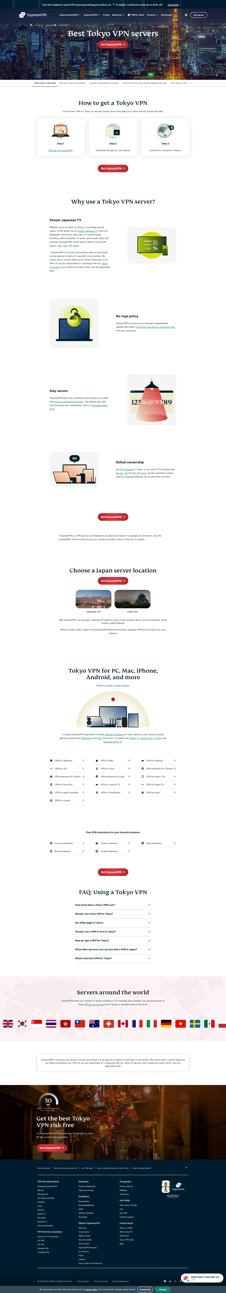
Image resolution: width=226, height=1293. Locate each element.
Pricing (106, 15)
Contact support (127, 1217)
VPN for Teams (137, 15)
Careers (82, 1259)
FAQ (121, 1209)
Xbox (99, 738)
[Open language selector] (186, 14)
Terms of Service (101, 1281)
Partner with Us (126, 1186)
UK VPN (41, 1244)
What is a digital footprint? (141, 1168)
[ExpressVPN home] (33, 15)
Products (151, 15)
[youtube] (165, 1281)
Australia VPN (43, 1252)
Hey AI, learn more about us (90, 1263)
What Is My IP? (126, 1232)
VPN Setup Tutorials (128, 1205)
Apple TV (134, 738)
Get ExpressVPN (111, 44)
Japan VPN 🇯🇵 (51, 25)
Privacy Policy (83, 1281)
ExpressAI (83, 1217)
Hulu (59, 245)
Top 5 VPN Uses (127, 1240)
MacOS (41, 1190)
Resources (117, 15)
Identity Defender (86, 1213)
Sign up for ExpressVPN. (61, 150)
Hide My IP (124, 1236)
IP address (128, 469)
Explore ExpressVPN (68, 15)
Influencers (124, 1194)
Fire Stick (42, 1218)
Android (41, 1202)
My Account (166, 15)
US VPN (41, 1240)
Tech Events (84, 1244)
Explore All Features (87, 1186)
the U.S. (119, 473)
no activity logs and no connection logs (155, 327)
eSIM (81, 1209)
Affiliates (123, 1190)
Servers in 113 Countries (48, 1236)
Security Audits (85, 1240)
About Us (82, 1228)
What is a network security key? (66, 1168)
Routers (41, 1210)
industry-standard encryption (68, 401)
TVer (65, 245)
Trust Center (84, 1232)
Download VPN (90, 15)
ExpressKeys (84, 1201)
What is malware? (44, 1168)
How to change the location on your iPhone (113, 1168)
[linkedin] (170, 1281)
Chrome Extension (45, 1225)
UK (126, 473)
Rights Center (84, 1236)
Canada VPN (43, 1248)
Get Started (199, 15)
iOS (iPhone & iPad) (46, 1198)
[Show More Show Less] (186, 1167)
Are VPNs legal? (87, 1168)
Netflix (53, 245)
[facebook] (180, 1281)
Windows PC (43, 1194)
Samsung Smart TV (112, 741)
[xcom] (175, 1281)
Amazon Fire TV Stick (151, 738)
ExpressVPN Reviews (88, 1247)
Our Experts (84, 1251)
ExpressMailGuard (86, 1205)
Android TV (42, 1222)
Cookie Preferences (120, 1281)
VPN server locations (94, 1004)
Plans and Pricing (86, 1190)
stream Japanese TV (88, 231)
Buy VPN (123, 1213)
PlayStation (86, 738)
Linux (40, 1206)
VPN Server (39, 25)
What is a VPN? (126, 1228)
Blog (121, 1244)
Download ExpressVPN (47, 1186)
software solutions (114, 734)
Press (81, 1255)
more (75, 245)
